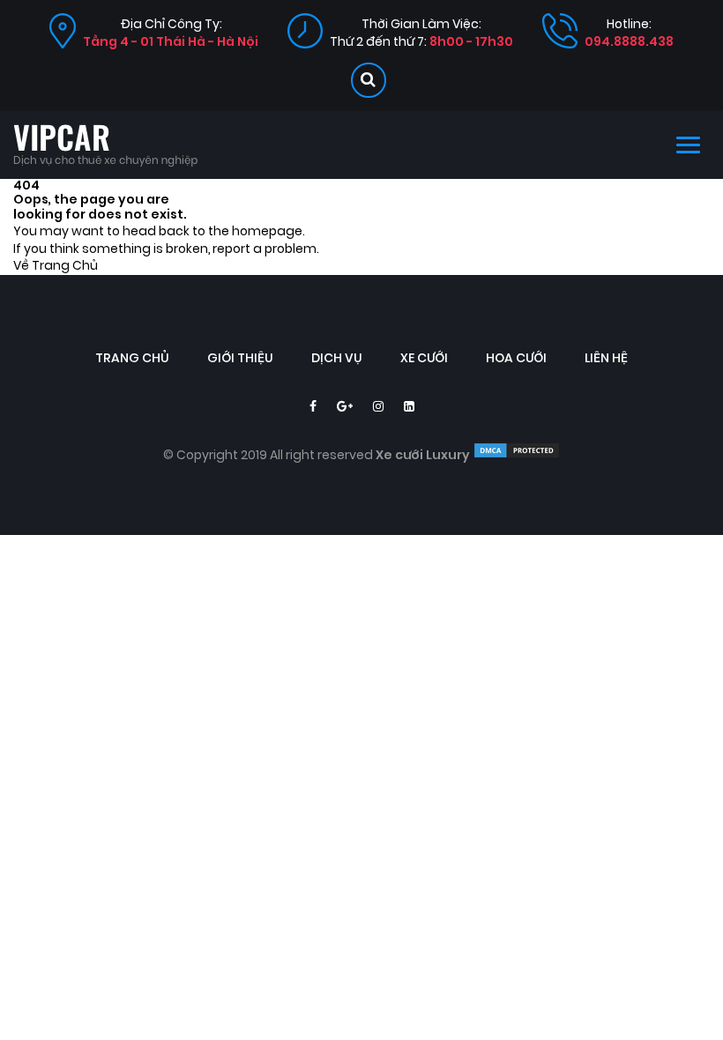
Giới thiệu (240, 358)
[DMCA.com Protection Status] (517, 455)
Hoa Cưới (516, 358)
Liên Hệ (606, 358)
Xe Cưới (424, 358)
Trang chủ (132, 358)
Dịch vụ (336, 358)
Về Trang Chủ (55, 265)
